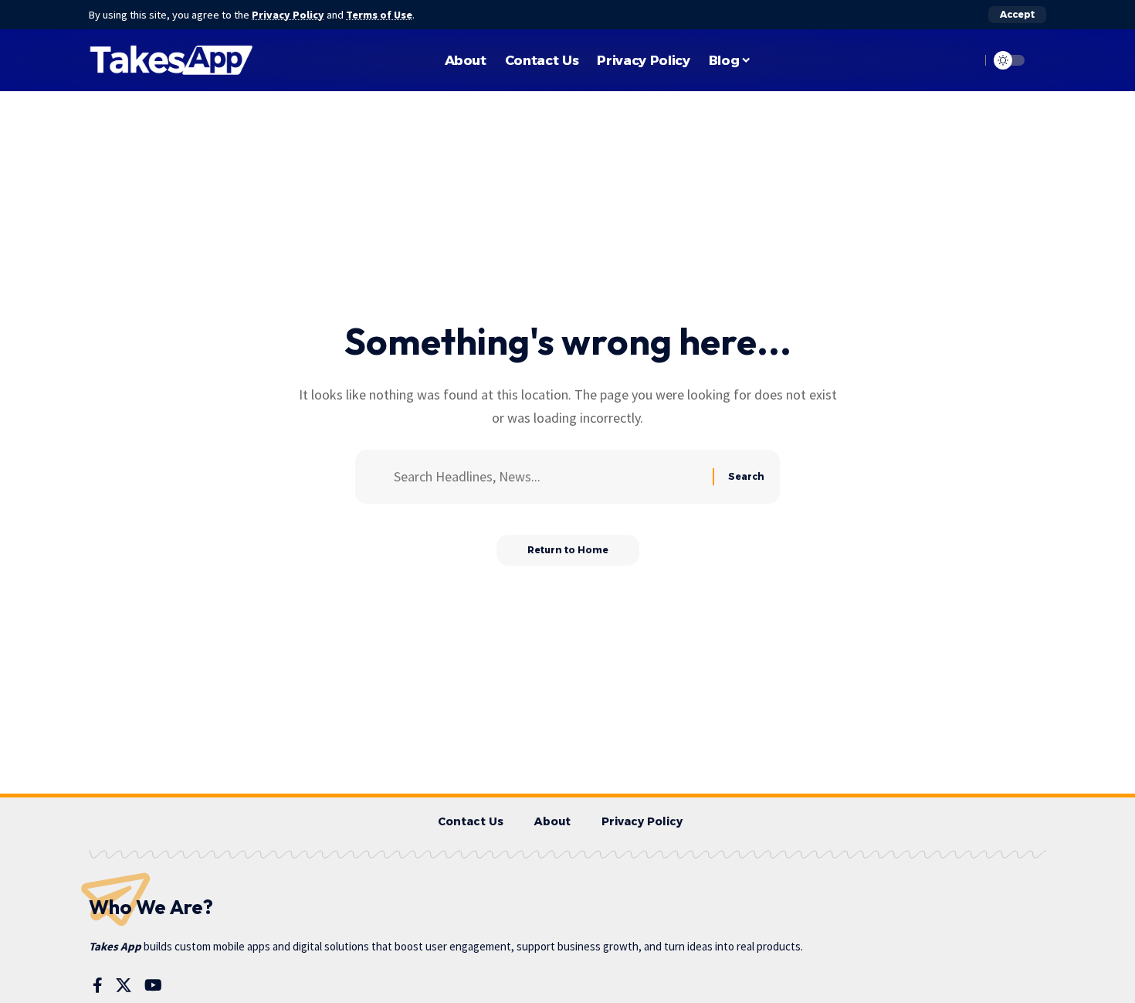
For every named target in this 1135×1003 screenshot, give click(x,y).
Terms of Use (379, 15)
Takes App (115, 946)
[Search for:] (547, 477)
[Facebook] (98, 985)
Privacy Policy (288, 15)
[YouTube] (153, 985)
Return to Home (567, 550)
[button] (1017, 14)
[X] (123, 985)
